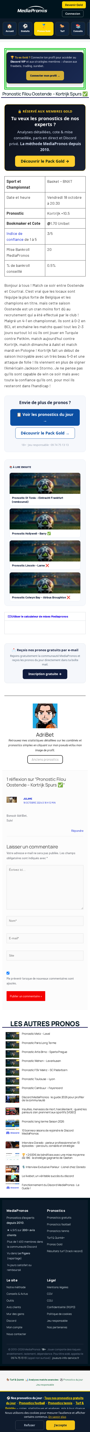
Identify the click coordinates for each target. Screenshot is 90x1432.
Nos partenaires (57, 1327)
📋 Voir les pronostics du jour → (45, 417)
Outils (10, 1300)
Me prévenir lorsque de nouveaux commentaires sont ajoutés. (40, 980)
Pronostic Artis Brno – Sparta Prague (44, 1052)
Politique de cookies (59, 1314)
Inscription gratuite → (45, 674)
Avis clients (14, 1307)
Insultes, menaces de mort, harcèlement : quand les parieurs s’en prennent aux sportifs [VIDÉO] (54, 1110)
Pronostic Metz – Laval (36, 1034)
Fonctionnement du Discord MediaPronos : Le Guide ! (50, 1186)
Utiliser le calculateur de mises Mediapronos (39, 616)
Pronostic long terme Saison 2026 (43, 1121)
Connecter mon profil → (45, 75)
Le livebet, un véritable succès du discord (48, 1176)
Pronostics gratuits (59, 1217)
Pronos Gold (54, 1244)
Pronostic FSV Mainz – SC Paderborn (44, 1070)
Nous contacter (16, 1334)
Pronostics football (59, 1224)
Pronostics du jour (73, 1379)
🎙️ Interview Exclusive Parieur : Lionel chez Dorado (53, 1167)
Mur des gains (15, 1314)
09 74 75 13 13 (19, 1358)
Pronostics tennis (58, 1231)
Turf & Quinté (17, 1379)
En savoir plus (57, 1417)
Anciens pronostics (45, 759)
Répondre (77, 830)
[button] (45, 616)
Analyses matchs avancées (44, 1379)
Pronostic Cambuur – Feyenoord (42, 1088)
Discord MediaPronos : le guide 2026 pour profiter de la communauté (53, 1098)
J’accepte (60, 1425)
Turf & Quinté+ (56, 1238)
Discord (11, 1321)
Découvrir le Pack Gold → (45, 161)
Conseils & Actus (17, 1294)
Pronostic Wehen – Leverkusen (41, 1061)
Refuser (29, 1425)
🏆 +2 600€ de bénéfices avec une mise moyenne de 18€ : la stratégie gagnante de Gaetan (53, 1156)
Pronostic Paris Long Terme (39, 1043)
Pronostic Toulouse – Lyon (38, 1079)
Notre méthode (16, 1287)
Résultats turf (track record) (65, 1251)
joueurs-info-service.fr (65, 1358)
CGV (50, 1294)
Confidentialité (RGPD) (61, 1307)
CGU (50, 1300)
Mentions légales (57, 1287)
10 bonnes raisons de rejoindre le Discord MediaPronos (48, 1131)
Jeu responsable (57, 1321)
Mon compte (14, 1327)
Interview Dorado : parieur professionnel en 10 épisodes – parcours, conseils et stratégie (51, 1144)
